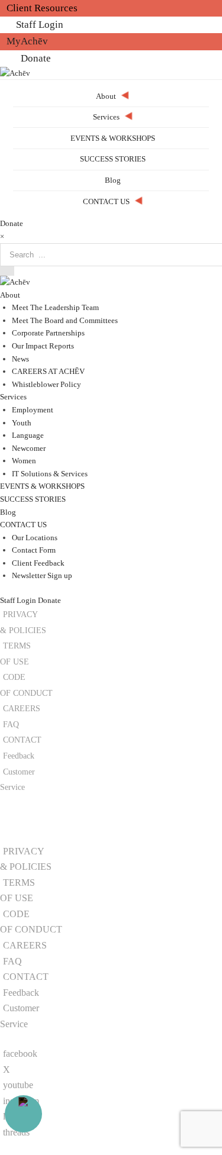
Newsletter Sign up (42, 575)
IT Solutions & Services (50, 473)
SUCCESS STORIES (33, 499)
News (20, 358)
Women (24, 460)
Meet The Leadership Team (55, 307)
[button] (37, 826)
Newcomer (29, 448)
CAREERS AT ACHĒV (48, 371)
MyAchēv (27, 41)
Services (13, 396)
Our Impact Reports (43, 345)
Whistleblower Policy (46, 384)
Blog (8, 512)
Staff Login (39, 24)
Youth (21, 422)
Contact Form (34, 550)
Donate (36, 58)
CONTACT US (23, 524)
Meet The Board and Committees (65, 320)
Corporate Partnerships (48, 332)
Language (28, 435)
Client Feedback (38, 563)
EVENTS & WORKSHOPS (42, 486)
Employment (32, 409)
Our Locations (34, 537)
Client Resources (42, 8)
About (10, 295)
